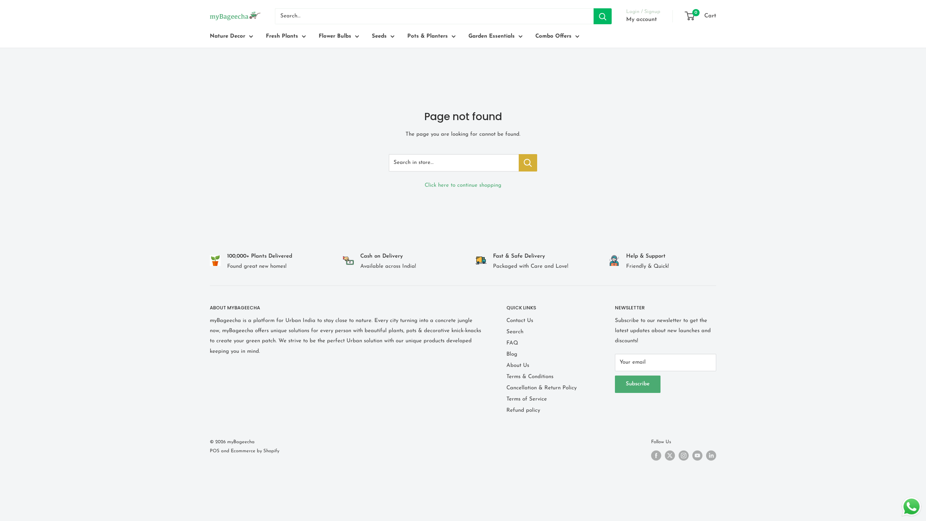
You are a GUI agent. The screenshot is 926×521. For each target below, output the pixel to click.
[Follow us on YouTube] (697, 455)
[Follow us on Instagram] (684, 455)
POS (215, 451)
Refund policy (523, 410)
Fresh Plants (282, 36)
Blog (511, 354)
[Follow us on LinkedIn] (711, 455)
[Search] (603, 16)
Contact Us (519, 320)
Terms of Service (526, 399)
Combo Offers (553, 36)
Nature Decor (227, 36)
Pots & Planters (427, 36)
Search (514, 332)
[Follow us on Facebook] (656, 455)
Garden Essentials (491, 36)
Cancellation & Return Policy (541, 388)
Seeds (379, 36)
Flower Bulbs (335, 36)
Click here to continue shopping (463, 185)
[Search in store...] (528, 162)
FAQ (512, 343)
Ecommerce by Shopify (255, 451)
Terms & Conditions (529, 377)
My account (641, 19)
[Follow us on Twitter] (670, 455)
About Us (517, 365)
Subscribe (638, 384)
